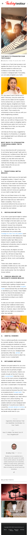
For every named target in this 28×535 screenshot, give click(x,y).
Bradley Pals (5, 60)
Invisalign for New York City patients (12, 233)
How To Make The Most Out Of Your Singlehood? (13, 432)
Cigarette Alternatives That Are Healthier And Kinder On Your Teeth (15, 422)
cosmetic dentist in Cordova (16, 407)
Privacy (11, 530)
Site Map (22, 529)
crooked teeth (9, 376)
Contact (10, 529)
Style (11, 60)
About (5, 529)
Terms (16, 530)
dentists (18, 353)
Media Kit (16, 529)
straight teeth (18, 392)
